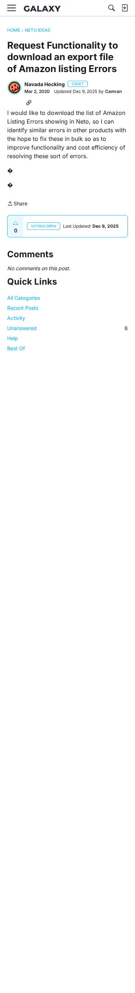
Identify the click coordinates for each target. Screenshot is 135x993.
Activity (16, 318)
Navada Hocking (44, 84)
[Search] (111, 8)
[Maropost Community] (44, 8)
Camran (113, 91)
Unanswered (67, 328)
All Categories (23, 298)
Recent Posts (22, 308)
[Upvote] (15, 223)
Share (17, 204)
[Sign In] (124, 8)
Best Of (16, 348)
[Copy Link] (28, 102)
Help (12, 338)
